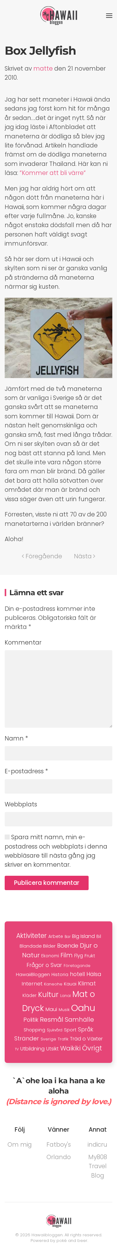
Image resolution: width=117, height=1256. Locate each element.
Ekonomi (50, 956)
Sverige (48, 1039)
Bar (68, 936)
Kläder (29, 996)
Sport (70, 1029)
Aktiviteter (31, 935)
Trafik (63, 1039)
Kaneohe (53, 984)
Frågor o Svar (44, 965)
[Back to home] (58, 15)
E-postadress (26, 771)
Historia (59, 974)
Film (67, 955)
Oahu (83, 1007)
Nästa (83, 556)
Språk (85, 1029)
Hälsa (93, 974)
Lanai (65, 995)
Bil (98, 936)
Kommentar (23, 642)
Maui (51, 1009)
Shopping (34, 1030)
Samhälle (79, 1019)
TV (17, 1049)
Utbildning (32, 1048)
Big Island (83, 936)
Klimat (87, 983)
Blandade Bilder (38, 946)
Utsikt (52, 1048)
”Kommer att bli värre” (53, 173)
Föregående (44, 556)
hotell (77, 974)
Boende (67, 945)
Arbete (55, 937)
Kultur (48, 994)
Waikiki (70, 1048)
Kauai (70, 983)
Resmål (51, 1019)
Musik (64, 1010)
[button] (109, 15)
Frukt (90, 956)
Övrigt (92, 1048)
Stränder (26, 1038)
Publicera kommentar (46, 883)
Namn (16, 738)
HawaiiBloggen (33, 974)
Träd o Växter (86, 1038)
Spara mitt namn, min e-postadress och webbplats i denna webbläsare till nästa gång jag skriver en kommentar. (56, 851)
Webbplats (21, 804)
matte (43, 68)
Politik (30, 1020)
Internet (32, 983)
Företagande (77, 965)
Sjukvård (54, 1030)
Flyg (78, 955)
